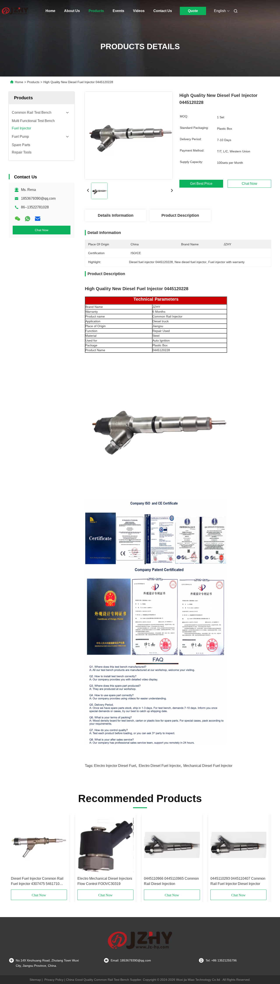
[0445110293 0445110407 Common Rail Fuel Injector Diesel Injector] (238, 845)
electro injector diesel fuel (115, 766)
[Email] (37, 218)
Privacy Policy (53, 979)
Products (96, 11)
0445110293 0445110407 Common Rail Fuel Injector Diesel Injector (237, 881)
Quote (193, 11)
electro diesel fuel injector (160, 766)
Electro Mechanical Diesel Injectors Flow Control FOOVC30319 (104, 881)
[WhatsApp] (27, 218)
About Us (72, 11)
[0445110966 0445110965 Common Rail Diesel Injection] (172, 845)
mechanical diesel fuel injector (207, 766)
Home (50, 11)
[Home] (15, 10)
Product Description (180, 215)
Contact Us (162, 11)
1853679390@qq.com (38, 198)
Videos (139, 11)
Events (118, 11)
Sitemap (35, 979)
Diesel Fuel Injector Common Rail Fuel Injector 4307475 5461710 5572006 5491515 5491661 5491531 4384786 (37, 881)
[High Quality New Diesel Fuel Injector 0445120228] (128, 135)
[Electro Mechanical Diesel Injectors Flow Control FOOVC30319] (105, 845)
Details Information (115, 215)
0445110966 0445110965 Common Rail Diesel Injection (171, 881)
